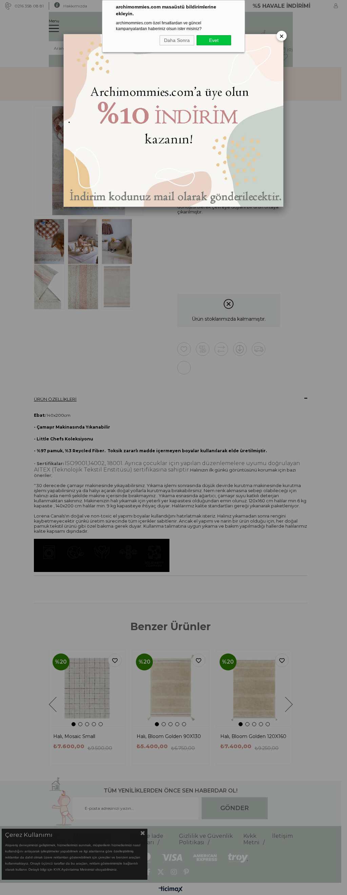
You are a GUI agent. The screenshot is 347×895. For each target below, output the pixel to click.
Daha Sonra (177, 40)
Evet (214, 40)
